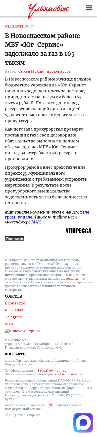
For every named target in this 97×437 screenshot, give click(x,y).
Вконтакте (15, 303)
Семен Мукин (31, 71)
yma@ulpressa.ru (68, 374)
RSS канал (14, 310)
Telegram (13, 317)
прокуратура (59, 71)
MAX (36, 221)
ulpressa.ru (69, 278)
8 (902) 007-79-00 (51, 370)
